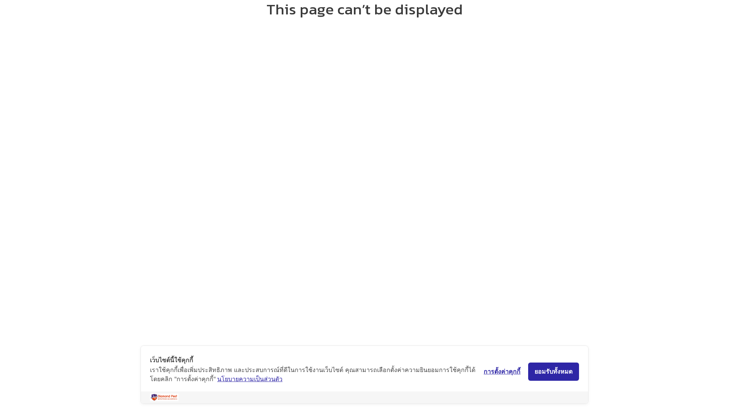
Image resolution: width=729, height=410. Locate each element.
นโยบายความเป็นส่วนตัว (249, 379)
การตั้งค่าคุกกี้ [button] (502, 371)
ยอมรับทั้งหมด (554, 371)
